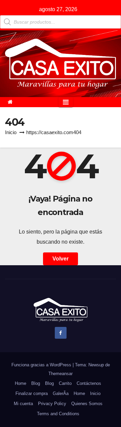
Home (20, 383)
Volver (60, 259)
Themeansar (60, 373)
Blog (35, 383)
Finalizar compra (31, 393)
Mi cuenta (23, 403)
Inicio (10, 132)
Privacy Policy (52, 403)
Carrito (65, 383)
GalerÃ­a (61, 393)
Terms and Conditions (58, 413)
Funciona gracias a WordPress (42, 364)
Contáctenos (89, 383)
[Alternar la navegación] (65, 102)
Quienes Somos (87, 403)
